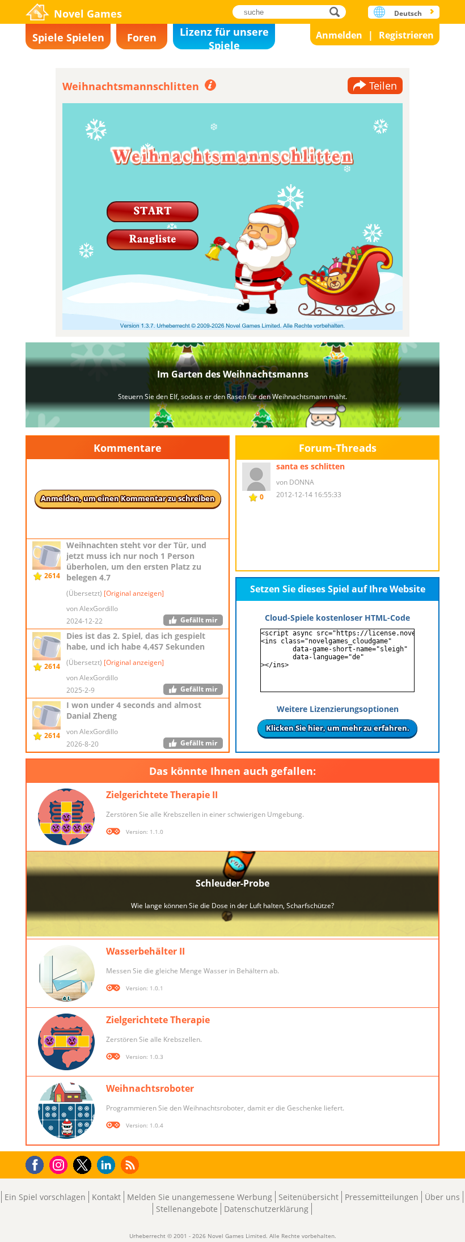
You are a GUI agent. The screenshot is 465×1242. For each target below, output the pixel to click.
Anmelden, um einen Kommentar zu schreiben (128, 498)
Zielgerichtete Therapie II (162, 795)
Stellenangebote (187, 1208)
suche (337, 11)
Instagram (60, 1164)
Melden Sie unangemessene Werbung (199, 1197)
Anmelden (339, 35)
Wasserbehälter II (145, 951)
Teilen (383, 85)
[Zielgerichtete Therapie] (66, 1042)
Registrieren (406, 35)
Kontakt (106, 1197)
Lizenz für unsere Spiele (224, 37)
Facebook (38, 1163)
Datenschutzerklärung (266, 1208)
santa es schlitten (310, 466)
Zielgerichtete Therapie (158, 1020)
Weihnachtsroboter (150, 1088)
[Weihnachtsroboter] (66, 1110)
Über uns (442, 1197)
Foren (142, 37)
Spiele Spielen (68, 37)
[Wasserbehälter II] (66, 973)
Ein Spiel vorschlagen (45, 1197)
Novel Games (88, 13)
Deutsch (408, 13)
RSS (131, 1164)
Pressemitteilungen (381, 1197)
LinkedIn (108, 1165)
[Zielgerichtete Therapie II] (66, 817)
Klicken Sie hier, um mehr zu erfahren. (337, 728)
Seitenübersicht (308, 1197)
